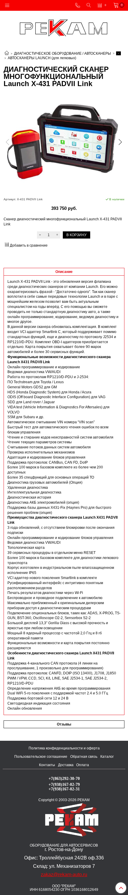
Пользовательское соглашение (40, 757)
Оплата (82, 765)
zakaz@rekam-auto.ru (64, 874)
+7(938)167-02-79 (64, 784)
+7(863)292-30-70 (64, 778)
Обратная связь (83, 757)
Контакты (47, 765)
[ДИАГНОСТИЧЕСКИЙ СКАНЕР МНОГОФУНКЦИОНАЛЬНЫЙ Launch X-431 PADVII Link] (64, 143)
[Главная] (6, 53)
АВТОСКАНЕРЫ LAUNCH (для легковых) (42, 58)
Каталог (107, 757)
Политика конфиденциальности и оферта (64, 748)
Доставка (66, 765)
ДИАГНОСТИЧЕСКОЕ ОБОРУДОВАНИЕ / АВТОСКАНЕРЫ (62, 53)
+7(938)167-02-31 (64, 788)
